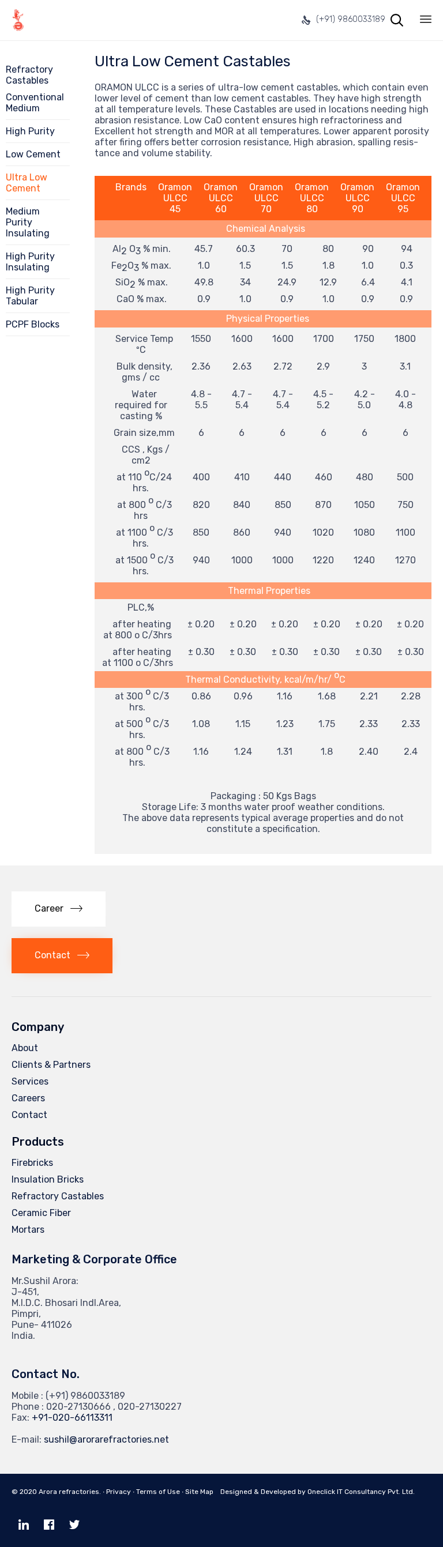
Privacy (118, 1492)
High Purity (30, 131)
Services (30, 1081)
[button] (59, 909)
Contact (29, 1114)
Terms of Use (158, 1492)
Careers (28, 1098)
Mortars (28, 1229)
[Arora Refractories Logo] (18, 20)
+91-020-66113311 (72, 1417)
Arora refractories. (70, 1492)
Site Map (199, 1492)
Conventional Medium (35, 103)
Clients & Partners (51, 1064)
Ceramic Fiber (41, 1212)
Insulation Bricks (48, 1179)
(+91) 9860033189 (350, 19)
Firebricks (32, 1162)
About (25, 1047)
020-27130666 (78, 1406)
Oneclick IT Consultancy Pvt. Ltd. (361, 1492)
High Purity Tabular (30, 296)
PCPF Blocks (32, 324)
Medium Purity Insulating (28, 222)
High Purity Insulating (30, 262)
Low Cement (33, 154)
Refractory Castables (58, 1196)
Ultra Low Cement (26, 183)
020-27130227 (150, 1406)
